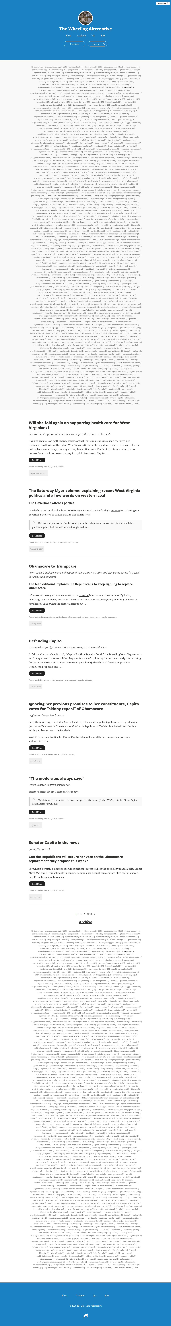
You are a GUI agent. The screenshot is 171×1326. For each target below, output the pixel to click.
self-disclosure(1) (129, 295)
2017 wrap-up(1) (52, 327)
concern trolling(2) (133, 248)
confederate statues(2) (117, 236)
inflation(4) (75, 183)
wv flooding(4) (87, 195)
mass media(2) (43, 245)
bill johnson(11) (84, 116)
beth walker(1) (112, 286)
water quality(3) (76, 210)
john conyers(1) (71, 318)
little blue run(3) (56, 201)
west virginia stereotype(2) (43, 224)
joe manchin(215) (76, 66)
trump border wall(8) (84, 128)
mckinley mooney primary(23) (120, 90)
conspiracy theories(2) (76, 257)
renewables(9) (80, 125)
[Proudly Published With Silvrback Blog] (85, 1316)
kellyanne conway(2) (101, 260)
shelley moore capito (46, 466)
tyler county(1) (113, 303)
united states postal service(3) (126, 204)
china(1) (115, 368)
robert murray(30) (48, 84)
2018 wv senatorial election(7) (57, 145)
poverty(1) (131, 277)
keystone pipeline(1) (132, 365)
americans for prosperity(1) (54, 342)
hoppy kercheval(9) (133, 122)
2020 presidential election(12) (47, 110)
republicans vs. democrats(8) (102, 134)
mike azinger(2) (64, 271)
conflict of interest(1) (45, 295)
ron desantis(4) (94, 180)
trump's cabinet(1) (125, 292)
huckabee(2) (62, 233)
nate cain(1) (120, 403)
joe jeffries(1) (41, 380)
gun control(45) (134, 75)
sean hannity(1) (62, 394)
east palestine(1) (119, 400)
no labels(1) (45, 274)
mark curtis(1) (105, 330)
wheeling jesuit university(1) (51, 315)
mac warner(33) (103, 81)
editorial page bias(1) (130, 271)
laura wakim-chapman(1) (108, 394)
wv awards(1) (57, 274)
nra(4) (56, 198)
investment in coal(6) (49, 154)
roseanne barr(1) (52, 333)
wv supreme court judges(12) (125, 110)
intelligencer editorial (46, 616)
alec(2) (37, 236)
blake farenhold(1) (87, 318)
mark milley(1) (120, 274)
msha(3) (128, 213)
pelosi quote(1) (37, 306)
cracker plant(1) (74, 365)
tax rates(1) (58, 292)
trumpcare (162, 3)
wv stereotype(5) (116, 166)
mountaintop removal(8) (54, 131)
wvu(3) (62, 216)
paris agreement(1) (116, 309)
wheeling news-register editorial (78, 679)
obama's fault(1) (87, 309)
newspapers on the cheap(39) (128, 78)
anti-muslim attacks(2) (114, 248)
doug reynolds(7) (102, 142)
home (137, 403)
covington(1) (36, 342)
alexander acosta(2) (131, 242)
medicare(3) (82, 221)
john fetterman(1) (84, 388)
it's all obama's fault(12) (102, 113)
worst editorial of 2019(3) (105, 219)
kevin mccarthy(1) (104, 274)
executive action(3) (42, 221)
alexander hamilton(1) (132, 353)
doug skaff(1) (59, 400)
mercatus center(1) (123, 321)
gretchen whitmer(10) (129, 116)
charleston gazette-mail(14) (51, 104)
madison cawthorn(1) (76, 377)
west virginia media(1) (41, 377)
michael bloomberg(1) (90, 362)
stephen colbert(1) (108, 362)
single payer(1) (117, 315)
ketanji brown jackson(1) (108, 383)
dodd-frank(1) (65, 403)
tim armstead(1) (62, 336)
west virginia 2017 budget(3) (63, 221)
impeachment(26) (113, 87)
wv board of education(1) (131, 306)
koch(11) (114, 116)
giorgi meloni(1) (77, 394)
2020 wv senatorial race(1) (61, 368)
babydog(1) (99, 271)
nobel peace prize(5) (40, 166)
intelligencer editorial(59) (97, 75)
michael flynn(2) (98, 230)
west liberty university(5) (44, 178)
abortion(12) (46, 113)
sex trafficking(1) (115, 350)
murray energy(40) (106, 78)
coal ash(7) (74, 139)
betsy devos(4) (101, 195)
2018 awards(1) (108, 339)
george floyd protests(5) (63, 169)
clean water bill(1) (115, 333)
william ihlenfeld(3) (77, 204)
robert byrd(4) (83, 186)
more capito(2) (115, 233)
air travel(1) (137, 350)
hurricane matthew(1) (98, 295)
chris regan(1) (110, 292)
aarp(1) (67, 292)
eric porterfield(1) (104, 342)
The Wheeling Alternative (89, 1305)
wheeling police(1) (39, 353)
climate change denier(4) (116, 198)
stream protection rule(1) (131, 303)
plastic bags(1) (53, 339)
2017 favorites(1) (68, 327)
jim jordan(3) (117, 213)
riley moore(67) (53, 75)
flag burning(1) (125, 286)
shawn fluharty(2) (115, 245)
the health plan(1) (119, 330)
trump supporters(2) (57, 242)
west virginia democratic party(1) (51, 397)
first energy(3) (37, 207)
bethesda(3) (64, 210)
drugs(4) (57, 186)
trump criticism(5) (132, 166)
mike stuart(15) (43, 101)
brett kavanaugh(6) (40, 160)
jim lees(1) (74, 309)
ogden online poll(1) (57, 344)
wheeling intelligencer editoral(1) (106, 283)
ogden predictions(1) (59, 371)
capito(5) (55, 175)
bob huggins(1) (74, 280)
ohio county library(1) (101, 374)
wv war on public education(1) (122, 397)
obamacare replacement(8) (93, 131)
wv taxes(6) (128, 151)
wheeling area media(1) (58, 353)
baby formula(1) (100, 388)
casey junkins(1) (70, 315)
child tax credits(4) (45, 186)
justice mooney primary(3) (66, 219)
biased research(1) (121, 289)
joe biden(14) (130, 101)
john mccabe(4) (69, 186)
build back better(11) (122, 113)
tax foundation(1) (80, 380)
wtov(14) (67, 104)
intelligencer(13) (80, 104)
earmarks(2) (63, 236)
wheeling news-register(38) (49, 81)
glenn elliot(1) (133, 400)
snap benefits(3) (122, 201)
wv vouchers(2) (75, 230)
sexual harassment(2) (111, 257)
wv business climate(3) (101, 213)
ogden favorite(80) (41, 72)
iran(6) (113, 160)
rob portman (83, 616)
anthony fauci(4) (57, 192)
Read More (37, 460)
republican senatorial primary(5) (75, 172)
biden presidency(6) (114, 151)
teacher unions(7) (130, 139)
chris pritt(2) (102, 268)
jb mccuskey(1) (89, 277)
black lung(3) (50, 207)
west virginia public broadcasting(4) (126, 192)
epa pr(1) (49, 336)
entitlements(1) (109, 380)
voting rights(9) (94, 125)
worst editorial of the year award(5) (121, 163)
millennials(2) (74, 233)
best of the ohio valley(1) (77, 397)
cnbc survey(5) (57, 166)
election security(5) (98, 172)
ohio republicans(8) (88, 137)
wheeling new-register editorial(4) (112, 183)
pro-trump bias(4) (38, 195)
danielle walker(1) (120, 385)
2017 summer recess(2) (109, 239)
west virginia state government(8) (47, 137)
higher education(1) (91, 365)
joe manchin (42, 542)
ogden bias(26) (98, 87)
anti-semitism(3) (92, 210)
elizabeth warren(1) (61, 347)
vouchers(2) (133, 236)
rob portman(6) (88, 148)
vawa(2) (33, 254)
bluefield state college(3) (42, 219)
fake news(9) (53, 125)
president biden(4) (133, 195)
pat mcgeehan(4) (73, 192)
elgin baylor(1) (136, 371)
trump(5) (84, 175)
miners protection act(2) (83, 271)
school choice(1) (134, 274)
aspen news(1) (113, 391)
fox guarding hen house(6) (108, 148)
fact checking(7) (86, 142)
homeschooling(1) (103, 385)
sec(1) (108, 324)
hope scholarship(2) (58, 230)
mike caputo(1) (60, 280)
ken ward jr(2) (37, 248)
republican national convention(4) (96, 192)
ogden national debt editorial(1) (47, 324)
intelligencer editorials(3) (44, 213)
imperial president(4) (130, 180)
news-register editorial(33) (123, 81)
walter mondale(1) (83, 283)
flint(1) (63, 298)
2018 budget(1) (97, 324)
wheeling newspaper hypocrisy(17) (119, 96)
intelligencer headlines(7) (82, 145)
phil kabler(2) (133, 230)
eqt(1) (118, 353)
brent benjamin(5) (75, 178)
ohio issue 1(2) (52, 251)
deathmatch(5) (101, 166)
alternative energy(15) (60, 101)
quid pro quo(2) (119, 230)
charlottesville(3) (89, 216)
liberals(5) (56, 172)
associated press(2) (128, 262)
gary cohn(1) (101, 309)
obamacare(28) (113, 84)
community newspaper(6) (131, 148)
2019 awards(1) (75, 359)
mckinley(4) (133, 183)
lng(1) (38, 289)
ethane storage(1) (86, 315)
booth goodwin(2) (41, 230)
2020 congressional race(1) (41, 362)
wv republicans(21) (98, 93)
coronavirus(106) (59, 69)
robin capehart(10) (81, 119)
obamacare (73, 616)
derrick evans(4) (67, 198)
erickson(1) (78, 356)
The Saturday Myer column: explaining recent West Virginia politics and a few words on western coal (84, 493)
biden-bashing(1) (87, 371)
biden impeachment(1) (85, 274)
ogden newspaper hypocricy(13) (46, 107)
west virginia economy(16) (44, 98)
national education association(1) (114, 336)
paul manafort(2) (40, 242)
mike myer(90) (88, 69)
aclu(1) (133, 289)
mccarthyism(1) (90, 330)
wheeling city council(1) (105, 359)
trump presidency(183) (113, 66)
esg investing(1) (50, 403)
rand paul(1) (43, 368)
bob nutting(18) (45, 96)
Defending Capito (45, 641)
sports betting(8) (73, 131)
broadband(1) (101, 333)
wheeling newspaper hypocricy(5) (122, 172)
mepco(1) (129, 315)
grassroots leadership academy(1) (82, 342)
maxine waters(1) (42, 385)
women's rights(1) (128, 391)
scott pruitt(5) (128, 175)
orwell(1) (134, 359)
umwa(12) (86, 113)
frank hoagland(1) (76, 391)
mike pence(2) (39, 233)
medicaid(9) (41, 125)
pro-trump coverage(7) (58, 139)
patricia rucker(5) (82, 169)
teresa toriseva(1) (118, 277)
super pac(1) (95, 298)
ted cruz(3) (93, 221)
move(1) (129, 309)
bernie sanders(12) (69, 110)
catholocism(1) (103, 318)
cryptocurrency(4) (89, 183)
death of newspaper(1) (57, 330)
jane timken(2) (48, 268)
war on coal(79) (57, 72)
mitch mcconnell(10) (63, 119)
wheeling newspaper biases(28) (51, 87)
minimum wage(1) (106, 353)
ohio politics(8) (115, 137)
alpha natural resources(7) (54, 142)
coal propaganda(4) (116, 195)
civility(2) (53, 262)
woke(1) (129, 403)
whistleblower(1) (61, 359)
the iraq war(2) (100, 236)
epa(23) (103, 90)
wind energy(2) (117, 251)
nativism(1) (88, 359)
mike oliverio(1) (57, 388)
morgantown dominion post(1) (48, 283)
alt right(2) (57, 239)
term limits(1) (131, 356)
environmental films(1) (113, 347)
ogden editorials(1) (120, 371)
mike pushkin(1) (112, 271)
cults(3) (121, 219)
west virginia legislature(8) (117, 131)
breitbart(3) (133, 221)
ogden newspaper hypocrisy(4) (54, 180)
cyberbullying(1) (111, 301)
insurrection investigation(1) (123, 374)
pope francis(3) (130, 210)
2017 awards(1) (83, 327)
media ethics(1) (134, 339)
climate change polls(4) (70, 189)
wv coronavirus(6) (57, 160)
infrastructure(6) (60, 157)
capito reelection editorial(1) (71, 350)
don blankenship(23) (38, 93)
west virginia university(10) (123, 119)
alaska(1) (128, 347)
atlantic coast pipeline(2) (90, 262)
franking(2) (90, 268)
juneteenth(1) (114, 388)
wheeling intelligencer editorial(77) (80, 72)
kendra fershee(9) (105, 122)
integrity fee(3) (106, 204)
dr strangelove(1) (39, 365)
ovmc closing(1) (42, 356)
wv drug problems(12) (102, 110)
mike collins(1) (114, 280)
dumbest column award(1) (47, 301)
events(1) (92, 312)
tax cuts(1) (66, 374)
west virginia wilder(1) (84, 333)
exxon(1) (48, 303)
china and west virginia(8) (48, 128)
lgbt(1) (121, 344)
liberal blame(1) (46, 309)
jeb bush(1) (105, 365)
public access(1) (96, 344)
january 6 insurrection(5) (84, 163)
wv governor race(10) (40, 122)
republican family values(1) (60, 380)
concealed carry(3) (106, 201)
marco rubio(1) (80, 368)
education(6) (107, 154)
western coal (73, 542)
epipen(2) (60, 248)
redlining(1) (38, 403)
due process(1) (45, 292)
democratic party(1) (87, 289)
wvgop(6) (74, 154)
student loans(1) (43, 277)
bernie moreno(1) (63, 286)
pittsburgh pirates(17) (85, 96)
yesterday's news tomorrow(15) (111, 98)
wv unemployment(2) (131, 257)
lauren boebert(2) (116, 265)
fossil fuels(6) (90, 160)
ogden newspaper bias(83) (129, 69)
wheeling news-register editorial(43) (82, 78)
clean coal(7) (36, 142)
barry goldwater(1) (94, 347)
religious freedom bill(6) (41, 157)
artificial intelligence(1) (94, 286)
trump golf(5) (44, 175)
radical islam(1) (78, 292)
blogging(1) (44, 388)
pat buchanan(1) (42, 298)
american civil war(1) (93, 356)
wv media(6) (132, 145)
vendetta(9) (118, 122)
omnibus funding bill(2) (65, 224)
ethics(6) (54, 151)
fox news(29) (82, 84)
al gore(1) (55, 298)
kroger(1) (133, 385)
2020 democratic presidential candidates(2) (91, 251)
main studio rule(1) (119, 318)
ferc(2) (69, 251)
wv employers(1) (92, 336)
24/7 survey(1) (73, 362)
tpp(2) (61, 251)
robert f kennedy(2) (131, 233)
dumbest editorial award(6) (71, 151)
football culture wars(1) (44, 318)
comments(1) (134, 330)
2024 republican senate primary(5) (123, 169)
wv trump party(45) (40, 78)
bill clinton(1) (114, 295)
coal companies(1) (134, 342)
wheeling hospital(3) (120, 216)
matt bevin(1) (39, 359)
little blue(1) (117, 365)
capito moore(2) (94, 257)
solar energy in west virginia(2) (63, 245)
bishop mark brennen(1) (98, 397)
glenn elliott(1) (101, 280)
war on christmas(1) (77, 353)
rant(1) (55, 350)
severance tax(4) (97, 198)
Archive (81, 35)
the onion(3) (52, 216)
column (115, 510)
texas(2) (86, 230)
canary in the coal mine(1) (89, 339)
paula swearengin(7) (133, 142)
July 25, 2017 (52, 803)
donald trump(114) (132, 66)
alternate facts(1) (60, 303)
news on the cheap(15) (80, 101)
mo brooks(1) (115, 377)
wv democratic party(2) (89, 227)
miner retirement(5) (42, 169)
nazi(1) (89, 292)
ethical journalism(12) (62, 113)
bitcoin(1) (60, 318)
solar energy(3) (104, 216)
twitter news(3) (71, 201)
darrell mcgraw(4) (45, 198)
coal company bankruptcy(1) (65, 289)
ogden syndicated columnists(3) (54, 204)
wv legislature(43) (57, 78)
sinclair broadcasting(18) (63, 96)
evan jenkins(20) (114, 93)
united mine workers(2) (42, 257)
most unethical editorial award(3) (113, 221)
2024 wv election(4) (61, 183)
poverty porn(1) (95, 301)
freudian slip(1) (67, 333)
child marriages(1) (94, 403)
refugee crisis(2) (101, 224)
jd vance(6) (64, 154)
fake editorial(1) (83, 324)
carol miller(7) (100, 145)
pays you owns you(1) (81, 374)
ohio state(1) (137, 333)
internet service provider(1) (88, 306)
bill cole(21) (65, 93)
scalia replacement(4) (110, 178)
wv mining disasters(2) (119, 224)
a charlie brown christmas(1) (109, 312)
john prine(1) (118, 356)
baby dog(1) (108, 403)
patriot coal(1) (111, 344)
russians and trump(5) (70, 175)
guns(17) (99, 96)
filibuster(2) (135, 224)
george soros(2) (84, 245)
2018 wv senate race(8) (104, 128)
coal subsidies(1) (132, 324)
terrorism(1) (74, 303)
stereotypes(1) (134, 383)
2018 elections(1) (75, 330)
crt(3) (135, 213)
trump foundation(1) (128, 298)
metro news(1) (61, 391)
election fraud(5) (113, 175)
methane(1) (92, 353)
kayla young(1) (46, 280)
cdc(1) (49, 359)
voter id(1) (85, 303)
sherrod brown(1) (40, 344)
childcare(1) (127, 280)
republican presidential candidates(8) (52, 134)
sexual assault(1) (37, 333)
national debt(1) (68, 324)
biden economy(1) (74, 385)
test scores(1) (38, 336)
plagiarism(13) (79, 107)
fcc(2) (32, 245)
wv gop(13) (66, 107)
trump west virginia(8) (79, 134)
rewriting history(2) (110, 262)
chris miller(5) (88, 166)
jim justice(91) (74, 69)
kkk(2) (95, 239)
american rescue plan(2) (69, 262)
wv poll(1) (35, 274)
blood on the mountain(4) (124, 186)
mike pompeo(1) (58, 385)
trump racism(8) (67, 128)
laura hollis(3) (135, 207)
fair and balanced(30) (66, 84)
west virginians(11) (101, 116)
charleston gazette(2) (94, 248)
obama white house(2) (45, 260)
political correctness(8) (125, 134)
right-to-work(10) (45, 119)
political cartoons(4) (42, 183)
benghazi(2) (49, 248)
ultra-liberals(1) (51, 306)
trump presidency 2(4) (111, 180)
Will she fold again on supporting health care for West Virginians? (79, 425)
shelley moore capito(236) (56, 66)
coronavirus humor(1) (57, 365)
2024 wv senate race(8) (125, 128)
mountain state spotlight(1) (99, 368)
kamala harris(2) (115, 242)
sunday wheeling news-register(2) (77, 239)
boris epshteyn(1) (79, 312)
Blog (68, 35)
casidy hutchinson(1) (45, 391)
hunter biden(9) (66, 125)
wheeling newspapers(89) (106, 69)
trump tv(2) (72, 242)
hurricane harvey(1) (62, 312)
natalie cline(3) (93, 204)
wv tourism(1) (95, 380)
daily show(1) (88, 385)
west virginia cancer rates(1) (84, 383)
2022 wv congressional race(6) (81, 157)
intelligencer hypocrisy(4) (108, 189)
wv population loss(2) (133, 245)
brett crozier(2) (38, 251)
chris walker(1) (103, 277)
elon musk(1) (77, 286)
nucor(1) (92, 400)
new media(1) (117, 324)
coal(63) (65, 75)
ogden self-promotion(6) (90, 154)
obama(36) (90, 81)
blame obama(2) (99, 245)
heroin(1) (103, 350)
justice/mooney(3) (85, 219)
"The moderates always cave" (56, 778)
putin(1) (123, 383)
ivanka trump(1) (65, 356)
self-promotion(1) (63, 295)
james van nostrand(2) (75, 248)
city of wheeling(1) (67, 306)
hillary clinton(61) (78, 75)
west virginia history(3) (86, 207)
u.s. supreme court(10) (100, 119)
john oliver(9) (115, 125)
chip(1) (87, 321)
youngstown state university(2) (129, 254)
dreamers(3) (135, 216)
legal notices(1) (123, 359)
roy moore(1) (62, 321)
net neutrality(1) (39, 330)
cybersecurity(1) (37, 327)
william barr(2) (86, 254)
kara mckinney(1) (73, 277)
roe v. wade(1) (127, 388)
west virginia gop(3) (119, 207)
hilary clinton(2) (77, 268)
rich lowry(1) (68, 283)
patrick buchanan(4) (77, 180)
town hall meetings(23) (88, 90)
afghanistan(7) (117, 142)
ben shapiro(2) (107, 227)
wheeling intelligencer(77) (107, 72)
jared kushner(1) (62, 309)
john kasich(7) (72, 142)
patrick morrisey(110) (41, 69)
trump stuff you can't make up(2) (92, 242)
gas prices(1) (90, 394)
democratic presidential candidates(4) (63, 195)
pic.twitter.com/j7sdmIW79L (97, 800)
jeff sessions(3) (104, 207)
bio (93, 35)
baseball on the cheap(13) (99, 104)
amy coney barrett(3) (66, 207)
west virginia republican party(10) (65, 122)
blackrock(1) (87, 280)
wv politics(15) (98, 101)
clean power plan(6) (75, 160)
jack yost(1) (47, 289)
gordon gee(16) (90, 98)
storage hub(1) (91, 350)
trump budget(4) (89, 189)
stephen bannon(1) (110, 298)
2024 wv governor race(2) (67, 254)
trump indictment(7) (116, 145)
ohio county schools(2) (53, 227)
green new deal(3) (41, 201)
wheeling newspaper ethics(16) (69, 98)
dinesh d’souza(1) (47, 394)
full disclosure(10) (88, 122)
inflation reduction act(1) (76, 400)
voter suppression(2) (43, 265)
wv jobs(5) (101, 163)
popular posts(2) (71, 227)
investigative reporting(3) (111, 210)
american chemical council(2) (124, 260)
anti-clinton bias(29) (97, 84)
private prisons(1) (129, 283)
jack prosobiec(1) (98, 303)
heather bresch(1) (80, 295)
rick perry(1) (113, 327)
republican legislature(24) (66, 90)
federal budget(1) (99, 327)
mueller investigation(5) (46, 163)
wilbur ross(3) (84, 213)
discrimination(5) (65, 163)
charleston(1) (60, 362)
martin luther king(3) (88, 201)
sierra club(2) (101, 265)
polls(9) (105, 125)
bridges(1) (138, 286)
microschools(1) (104, 400)
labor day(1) (70, 274)
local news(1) (119, 342)
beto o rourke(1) (132, 344)
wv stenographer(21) (80, 93)
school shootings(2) (85, 224)
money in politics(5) (99, 169)
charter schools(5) (97, 175)
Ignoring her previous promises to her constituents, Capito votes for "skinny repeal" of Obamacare (84, 706)
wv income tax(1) (103, 371)
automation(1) (126, 394)
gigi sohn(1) (70, 388)
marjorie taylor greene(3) (46, 210)
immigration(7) (114, 139)
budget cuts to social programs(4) (45, 189)
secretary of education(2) (64, 265)
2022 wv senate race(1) (126, 380)
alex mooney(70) (39, 75)
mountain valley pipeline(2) (45, 271)
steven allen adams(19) (132, 93)
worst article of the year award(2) (128, 227)
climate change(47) (118, 75)
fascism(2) (50, 233)
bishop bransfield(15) (114, 101)
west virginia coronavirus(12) (127, 107)
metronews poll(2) (63, 260)
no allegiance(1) (127, 368)
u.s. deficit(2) (41, 262)
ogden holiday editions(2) (131, 239)
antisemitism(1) (58, 277)
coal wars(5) (61, 178)
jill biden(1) (74, 371)
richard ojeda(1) (76, 336)
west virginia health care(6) (129, 160)
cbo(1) (127, 333)
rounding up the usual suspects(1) (74, 301)
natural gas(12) (85, 110)
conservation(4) (82, 198)
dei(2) (108, 230)
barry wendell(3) (39, 216)
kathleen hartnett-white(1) (103, 321)
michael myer (62, 616)
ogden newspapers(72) (129, 72)
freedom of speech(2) (85, 265)
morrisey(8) (102, 137)
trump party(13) (106, 107)
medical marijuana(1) (110, 306)
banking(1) (98, 292)
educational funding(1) (42, 400)
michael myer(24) (46, 90)
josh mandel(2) (131, 265)
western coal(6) (59, 148)
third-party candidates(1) (78, 298)
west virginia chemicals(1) (60, 383)
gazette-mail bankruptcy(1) (131, 327)
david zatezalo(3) (73, 216)
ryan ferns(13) (92, 107)
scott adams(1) (79, 403)
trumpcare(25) (128, 87)
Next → (91, 914)
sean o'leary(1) (102, 377)
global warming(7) (88, 139)
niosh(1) (107, 356)
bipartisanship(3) (133, 219)
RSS (103, 35)
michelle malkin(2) (133, 251)
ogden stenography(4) (40, 192)
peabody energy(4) (92, 178)
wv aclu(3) (135, 201)
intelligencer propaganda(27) (78, 87)
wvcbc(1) (90, 377)
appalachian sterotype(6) (41, 148)
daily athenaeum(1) (40, 383)
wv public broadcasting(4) (101, 186)
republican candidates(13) (122, 104)
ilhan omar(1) (46, 347)
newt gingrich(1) (78, 347)
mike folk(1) (121, 339)
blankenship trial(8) (131, 137)
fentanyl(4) (134, 178)
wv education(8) (129, 125)
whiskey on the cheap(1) (96, 391)
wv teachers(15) (133, 98)
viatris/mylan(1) (58, 377)
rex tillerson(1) (36, 303)
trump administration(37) (73, 81)
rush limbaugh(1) (102, 315)
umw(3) (131, 198)
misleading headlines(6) (94, 151)
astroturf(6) (137, 157)
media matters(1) (48, 321)
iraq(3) (36, 204)
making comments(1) (40, 371)
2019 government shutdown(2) (95, 233)
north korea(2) (60, 257)
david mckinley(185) (93, 66)
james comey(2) (62, 268)
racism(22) (53, 93)
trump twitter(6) (123, 157)
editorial (84, 595)
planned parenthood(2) (82, 260)
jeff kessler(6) (103, 160)
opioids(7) (39, 145)
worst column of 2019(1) (40, 350)
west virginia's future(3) (67, 213)
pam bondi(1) (36, 286)
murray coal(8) (41, 139)
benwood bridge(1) (69, 339)
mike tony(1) (48, 286)
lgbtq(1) (127, 350)
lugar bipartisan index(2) (40, 239)
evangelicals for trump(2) (104, 254)
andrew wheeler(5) (72, 166)
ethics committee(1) (127, 301)
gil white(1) (133, 318)
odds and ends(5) (43, 172)
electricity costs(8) (70, 137)
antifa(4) (36, 180)
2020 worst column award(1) (130, 362)
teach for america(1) (131, 312)
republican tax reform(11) (45, 116)
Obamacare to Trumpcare (53, 566)
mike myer (52, 542)
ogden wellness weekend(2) (80, 236)
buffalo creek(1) (76, 321)
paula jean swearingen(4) (131, 189)
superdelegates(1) (105, 289)
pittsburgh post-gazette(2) (119, 268)
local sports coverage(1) (42, 312)
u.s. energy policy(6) (122, 154)
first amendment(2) (47, 254)
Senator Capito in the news (54, 842)
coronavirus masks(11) (67, 116)
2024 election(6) (74, 148)
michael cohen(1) (39, 339)
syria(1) (54, 356)
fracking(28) (127, 84)
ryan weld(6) (44, 151)
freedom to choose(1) (131, 377)
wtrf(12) (76, 113)
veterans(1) (134, 336)
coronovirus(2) (36, 227)
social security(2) (49, 236)
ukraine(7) (102, 139)
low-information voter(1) (78, 344)
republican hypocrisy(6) (105, 157)
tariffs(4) (124, 178)
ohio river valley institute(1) (48, 374)
